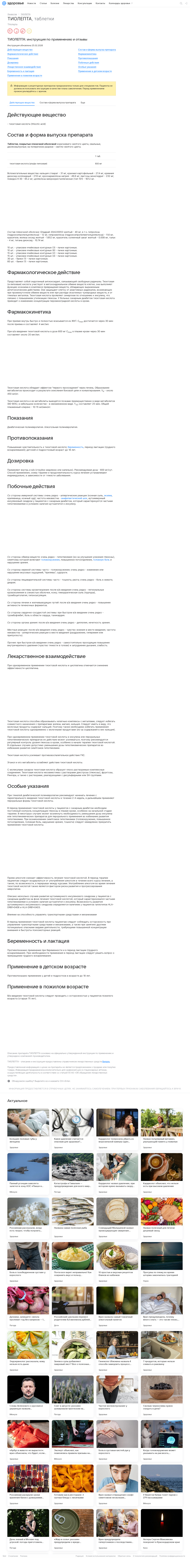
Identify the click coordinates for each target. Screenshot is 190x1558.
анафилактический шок (74, 498)
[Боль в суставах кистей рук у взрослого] (117, 1441)
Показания (12, 58)
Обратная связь (124, 1556)
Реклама (23, 1556)
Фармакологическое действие (22, 54)
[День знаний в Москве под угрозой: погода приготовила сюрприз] (28, 1530)
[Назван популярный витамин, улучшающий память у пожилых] (162, 1129)
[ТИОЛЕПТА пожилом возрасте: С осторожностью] (29, 31)
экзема (108, 495)
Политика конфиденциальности (172, 1556)
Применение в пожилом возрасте (24, 75)
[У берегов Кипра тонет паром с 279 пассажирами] (162, 1485)
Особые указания (87, 67)
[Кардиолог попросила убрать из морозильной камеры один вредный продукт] (117, 1129)
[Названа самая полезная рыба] (73, 1218)
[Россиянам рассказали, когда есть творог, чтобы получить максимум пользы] (28, 1218)
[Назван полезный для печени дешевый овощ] (162, 1218)
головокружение (50, 559)
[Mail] (4, 3)
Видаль (106, 1061)
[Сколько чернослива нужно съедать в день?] (162, 1396)
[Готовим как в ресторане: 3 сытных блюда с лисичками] (73, 1485)
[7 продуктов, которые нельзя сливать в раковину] (162, 1352)
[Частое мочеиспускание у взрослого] (117, 1396)
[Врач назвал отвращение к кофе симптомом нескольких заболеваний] (117, 1485)
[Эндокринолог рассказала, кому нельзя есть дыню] (28, 1352)
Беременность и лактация (20, 71)
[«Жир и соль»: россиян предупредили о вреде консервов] (73, 1530)
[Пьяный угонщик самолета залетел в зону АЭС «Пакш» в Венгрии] (28, 1174)
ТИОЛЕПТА (25, 14)
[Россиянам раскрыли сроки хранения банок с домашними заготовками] (28, 1485)
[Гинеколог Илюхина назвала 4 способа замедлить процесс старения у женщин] (117, 1352)
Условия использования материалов (101, 1556)
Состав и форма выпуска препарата (97, 50)
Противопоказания (88, 58)
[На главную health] (15, 3)
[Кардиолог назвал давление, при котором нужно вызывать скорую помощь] (117, 1174)
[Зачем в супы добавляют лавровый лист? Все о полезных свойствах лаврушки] (73, 1352)
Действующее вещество (20, 50)
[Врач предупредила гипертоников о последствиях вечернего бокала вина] (117, 1530)
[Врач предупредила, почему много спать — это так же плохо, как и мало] (162, 1307)
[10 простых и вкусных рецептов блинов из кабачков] (117, 1263)
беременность (75, 447)
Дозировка (12, 62)
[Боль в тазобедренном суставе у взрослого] (28, 1263)
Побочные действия (88, 62)
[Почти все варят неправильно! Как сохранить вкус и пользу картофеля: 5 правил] (73, 1263)
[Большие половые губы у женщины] (28, 1129)
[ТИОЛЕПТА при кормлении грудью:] (16, 31)
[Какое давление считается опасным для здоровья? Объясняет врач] (73, 1129)
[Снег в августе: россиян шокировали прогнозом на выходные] (73, 1396)
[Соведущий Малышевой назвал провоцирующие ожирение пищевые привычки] (117, 1218)
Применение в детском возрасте (95, 71)
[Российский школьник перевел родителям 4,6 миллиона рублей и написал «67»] (73, 1307)
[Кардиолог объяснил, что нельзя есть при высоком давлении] (162, 1174)
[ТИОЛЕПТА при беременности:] (10, 31)
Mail (4, 1556)
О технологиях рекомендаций (145, 1556)
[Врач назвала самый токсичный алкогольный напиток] (117, 1307)
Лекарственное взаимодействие (24, 67)
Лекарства (12, 14)
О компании (13, 1556)
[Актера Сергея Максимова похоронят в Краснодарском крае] (162, 1530)
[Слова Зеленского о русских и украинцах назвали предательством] (28, 1396)
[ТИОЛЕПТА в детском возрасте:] (22, 31)
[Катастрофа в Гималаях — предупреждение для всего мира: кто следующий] (73, 1174)
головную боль (101, 559)
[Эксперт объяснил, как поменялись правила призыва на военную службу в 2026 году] (73, 1441)
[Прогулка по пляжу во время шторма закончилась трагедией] (162, 1263)
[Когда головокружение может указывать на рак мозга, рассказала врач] (162, 1441)
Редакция (80, 1556)
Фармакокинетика (87, 54)
